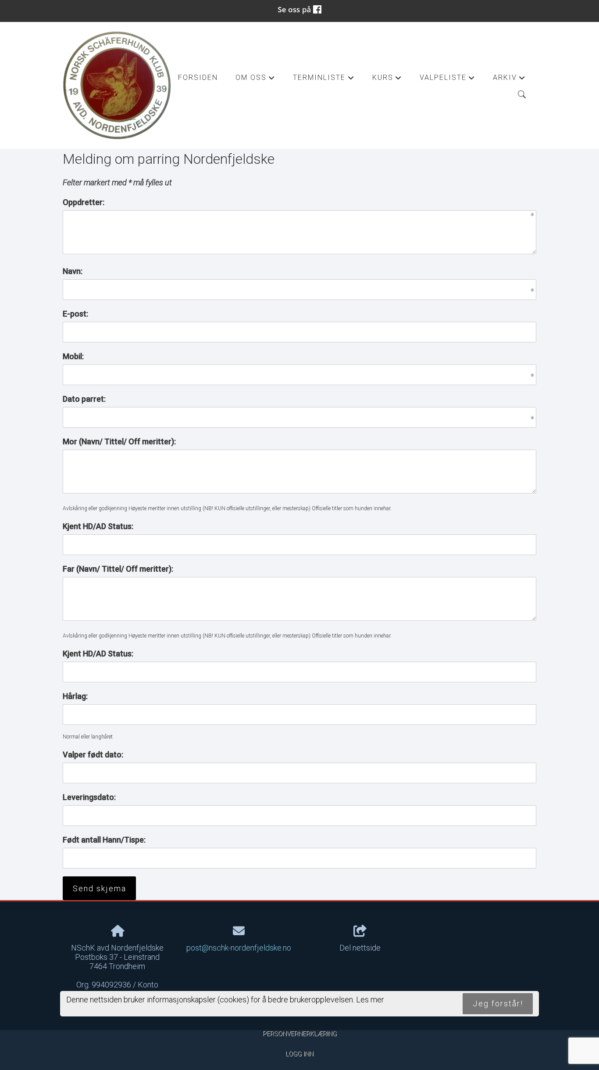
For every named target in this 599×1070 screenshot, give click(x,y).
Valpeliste (447, 79)
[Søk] (522, 94)
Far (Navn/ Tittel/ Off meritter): (118, 568)
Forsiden (198, 77)
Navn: (72, 271)
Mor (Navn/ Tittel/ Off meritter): (119, 441)
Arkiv (509, 79)
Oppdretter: (83, 202)
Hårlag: (75, 696)
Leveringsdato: (89, 797)
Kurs (387, 79)
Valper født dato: (93, 754)
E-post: (75, 313)
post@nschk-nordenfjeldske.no (238, 947)
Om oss (255, 79)
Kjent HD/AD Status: (98, 526)
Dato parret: (84, 399)
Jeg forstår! (498, 1004)
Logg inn (299, 1054)
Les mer (370, 1000)
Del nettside (360, 947)
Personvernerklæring (300, 1034)
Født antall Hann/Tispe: (104, 839)
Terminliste (323, 79)
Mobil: (73, 356)
